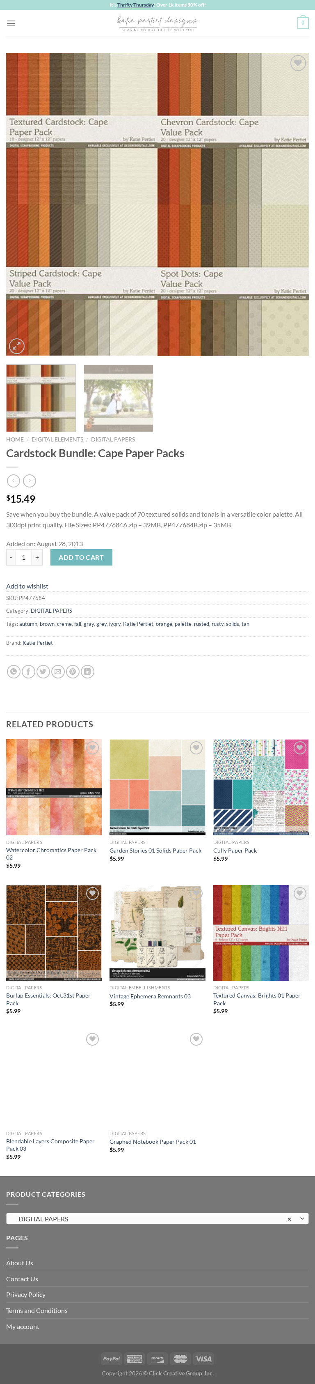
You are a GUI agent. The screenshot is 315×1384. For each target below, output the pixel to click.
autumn (28, 624)
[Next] (292, 204)
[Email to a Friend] (58, 671)
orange (164, 624)
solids (232, 624)
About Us (19, 1263)
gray (89, 624)
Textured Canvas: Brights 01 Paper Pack (257, 999)
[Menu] (11, 23)
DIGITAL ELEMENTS (57, 439)
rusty (218, 624)
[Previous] (22, 204)
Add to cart (81, 557)
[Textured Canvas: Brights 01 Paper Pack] (261, 933)
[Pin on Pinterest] (73, 671)
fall (77, 624)
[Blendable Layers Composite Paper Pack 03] (54, 1079)
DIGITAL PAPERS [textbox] (153, 1219)
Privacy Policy (26, 1294)
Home (15, 439)
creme (64, 624)
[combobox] (157, 1218)
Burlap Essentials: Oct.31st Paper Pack (48, 999)
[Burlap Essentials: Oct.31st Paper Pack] (54, 933)
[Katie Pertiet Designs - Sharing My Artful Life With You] (157, 23)
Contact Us (22, 1279)
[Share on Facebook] (28, 671)
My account (22, 1326)
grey (101, 624)
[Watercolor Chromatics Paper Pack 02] (54, 787)
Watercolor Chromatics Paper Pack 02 (51, 853)
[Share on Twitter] (43, 671)
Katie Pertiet (138, 624)
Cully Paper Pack (235, 850)
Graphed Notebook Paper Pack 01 (153, 1141)
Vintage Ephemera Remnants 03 (150, 996)
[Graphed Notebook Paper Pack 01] (157, 1079)
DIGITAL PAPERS (113, 439)
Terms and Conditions (37, 1310)
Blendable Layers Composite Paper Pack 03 (50, 1145)
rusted (201, 624)
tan (245, 624)
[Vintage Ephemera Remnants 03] (157, 933)
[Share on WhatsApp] (14, 671)
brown (47, 624)
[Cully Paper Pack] (261, 787)
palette (183, 624)
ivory (115, 624)
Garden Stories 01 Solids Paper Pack (155, 850)
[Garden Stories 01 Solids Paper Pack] (157, 787)
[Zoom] (17, 346)
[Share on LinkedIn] (87, 671)
